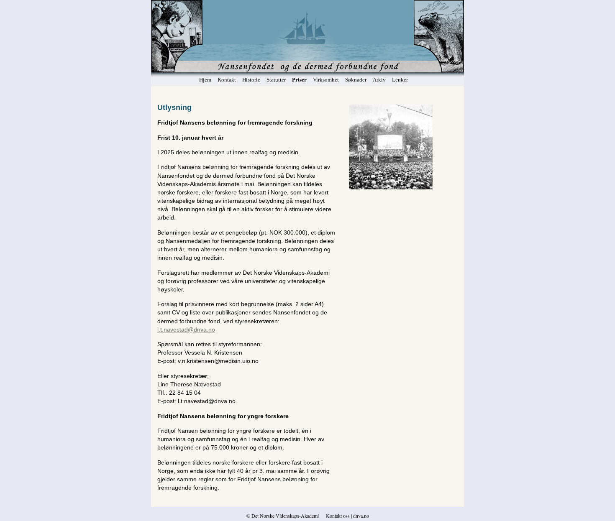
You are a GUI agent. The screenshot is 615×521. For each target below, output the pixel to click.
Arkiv (379, 80)
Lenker (400, 80)
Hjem (205, 80)
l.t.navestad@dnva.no (186, 329)
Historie (251, 80)
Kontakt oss (338, 515)
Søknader (355, 80)
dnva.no (360, 515)
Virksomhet (326, 80)
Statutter (276, 80)
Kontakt (227, 80)
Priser (299, 80)
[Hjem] (307, 49)
